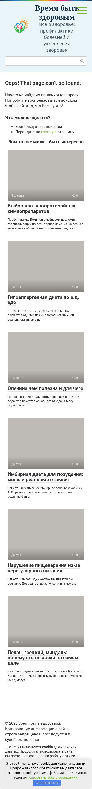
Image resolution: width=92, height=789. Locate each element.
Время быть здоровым (57, 12)
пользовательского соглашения (52, 777)
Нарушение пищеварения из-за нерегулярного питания (44, 568)
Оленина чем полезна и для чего (45, 388)
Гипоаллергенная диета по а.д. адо (43, 300)
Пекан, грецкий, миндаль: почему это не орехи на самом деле (43, 657)
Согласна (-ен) (47, 783)
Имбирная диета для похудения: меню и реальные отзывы (45, 476)
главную (48, 132)
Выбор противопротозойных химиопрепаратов (41, 208)
